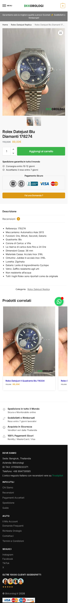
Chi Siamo (7, 487)
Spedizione (8, 502)
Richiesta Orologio (12, 530)
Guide (5, 507)
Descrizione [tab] (9, 211)
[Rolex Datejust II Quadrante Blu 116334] (29, 341)
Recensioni (8, 492)
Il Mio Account (10, 521)
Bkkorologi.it (11, 593)
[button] (62, 5)
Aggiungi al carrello (41, 151)
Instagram (7, 554)
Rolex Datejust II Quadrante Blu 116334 (25, 380)
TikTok (5, 563)
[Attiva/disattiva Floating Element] (59, 301)
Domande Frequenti (12, 525)
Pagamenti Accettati (13, 497)
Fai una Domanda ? (34, 195)
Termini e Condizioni (13, 541)
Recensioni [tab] (10, 218)
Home (5, 24)
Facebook (7, 558)
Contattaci (8, 535)
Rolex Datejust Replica (21, 24)
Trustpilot (57, 475)
